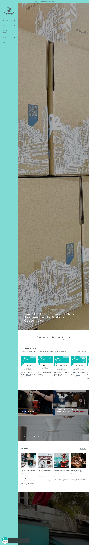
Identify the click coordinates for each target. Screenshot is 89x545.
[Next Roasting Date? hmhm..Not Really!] (78, 460)
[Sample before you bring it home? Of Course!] (28, 460)
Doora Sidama (12, 544)
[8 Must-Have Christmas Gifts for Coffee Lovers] (45, 460)
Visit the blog (83, 448)
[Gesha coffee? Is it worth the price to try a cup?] (61, 460)
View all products (82, 351)
